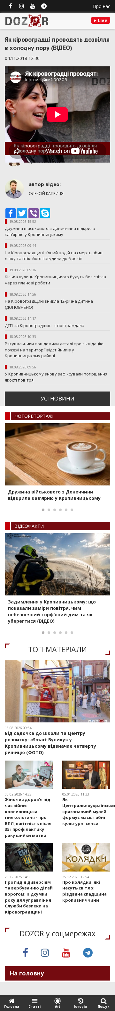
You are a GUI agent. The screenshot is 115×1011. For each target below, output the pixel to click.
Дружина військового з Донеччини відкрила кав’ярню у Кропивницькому (50, 231)
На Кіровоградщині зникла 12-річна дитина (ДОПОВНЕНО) (49, 304)
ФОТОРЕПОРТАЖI (33, 416)
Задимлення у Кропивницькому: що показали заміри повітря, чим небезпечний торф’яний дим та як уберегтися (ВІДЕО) (52, 611)
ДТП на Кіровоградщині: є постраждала (44, 325)
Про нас (101, 6)
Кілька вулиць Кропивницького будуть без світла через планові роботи (55, 280)
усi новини (57, 398)
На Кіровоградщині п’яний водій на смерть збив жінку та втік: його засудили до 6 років (54, 256)
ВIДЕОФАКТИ (29, 526)
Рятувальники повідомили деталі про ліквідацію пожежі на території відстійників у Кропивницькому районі (54, 349)
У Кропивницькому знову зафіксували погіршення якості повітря (56, 377)
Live (101, 20)
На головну (27, 973)
